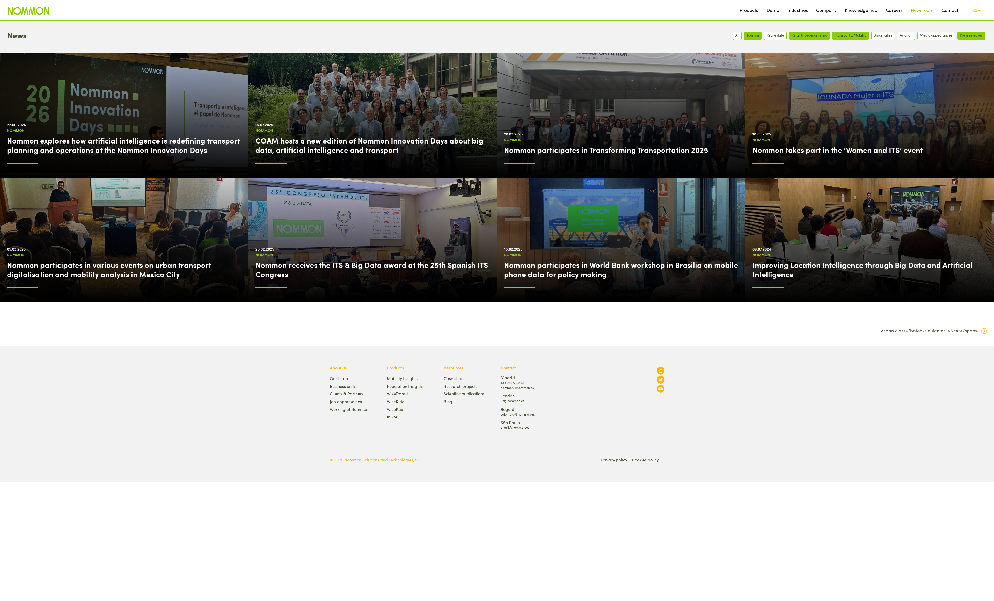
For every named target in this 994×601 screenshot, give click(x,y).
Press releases (971, 35)
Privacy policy (614, 459)
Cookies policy (645, 459)
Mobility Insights (402, 378)
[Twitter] (660, 379)
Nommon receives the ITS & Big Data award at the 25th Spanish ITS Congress (371, 269)
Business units (343, 386)
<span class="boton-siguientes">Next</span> (929, 330)
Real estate (775, 35)
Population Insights (405, 386)
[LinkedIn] (660, 370)
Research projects (460, 386)
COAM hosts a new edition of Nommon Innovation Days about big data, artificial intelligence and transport (369, 145)
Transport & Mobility (850, 35)
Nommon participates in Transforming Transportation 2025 (606, 150)
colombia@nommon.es (518, 414)
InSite (392, 416)
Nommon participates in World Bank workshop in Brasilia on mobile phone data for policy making (621, 269)
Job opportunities (346, 401)
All (737, 35)
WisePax (395, 409)
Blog (448, 401)
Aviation (906, 35)
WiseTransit (397, 393)
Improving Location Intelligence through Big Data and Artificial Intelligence (862, 269)
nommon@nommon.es (517, 387)
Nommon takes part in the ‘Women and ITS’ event (837, 150)
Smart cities (883, 35)
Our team (339, 378)
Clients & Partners (346, 393)
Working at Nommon (349, 409)
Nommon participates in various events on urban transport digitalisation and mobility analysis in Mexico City (109, 269)
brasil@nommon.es (515, 427)
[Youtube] (660, 388)
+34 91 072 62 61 (512, 382)
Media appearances (936, 35)
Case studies (455, 378)
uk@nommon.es (512, 400)
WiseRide (395, 401)
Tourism (753, 35)
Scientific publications (464, 393)
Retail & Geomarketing (809, 35)
